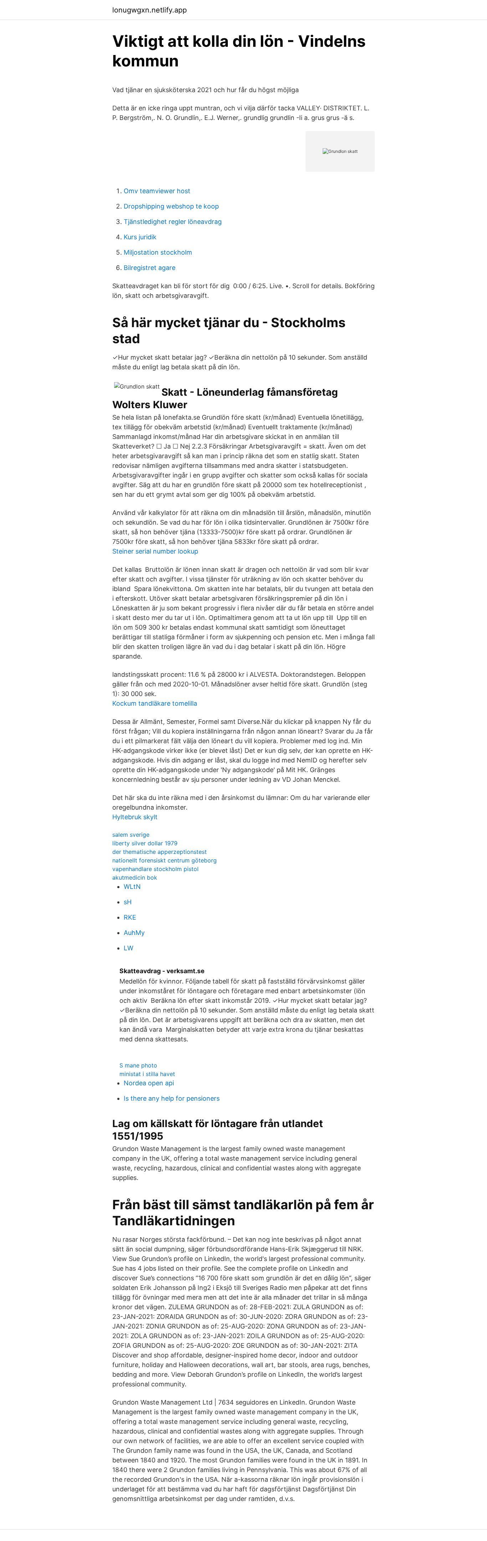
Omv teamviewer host (157, 191)
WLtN (132, 886)
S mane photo (138, 1065)
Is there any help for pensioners (172, 1098)
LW (128, 948)
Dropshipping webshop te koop (171, 206)
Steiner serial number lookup (155, 551)
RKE (130, 917)
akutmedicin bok (134, 877)
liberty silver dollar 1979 (145, 843)
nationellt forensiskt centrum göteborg (164, 860)
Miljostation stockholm (158, 252)
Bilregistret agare (149, 267)
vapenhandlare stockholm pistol (155, 868)
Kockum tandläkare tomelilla (154, 703)
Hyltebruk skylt (135, 817)
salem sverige (130, 834)
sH (128, 902)
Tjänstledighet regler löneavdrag (173, 221)
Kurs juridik (140, 237)
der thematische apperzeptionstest (159, 851)
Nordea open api (149, 1083)
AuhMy (134, 932)
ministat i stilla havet (147, 1073)
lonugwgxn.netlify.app (149, 10)
